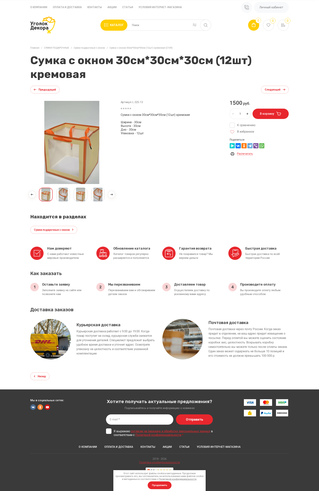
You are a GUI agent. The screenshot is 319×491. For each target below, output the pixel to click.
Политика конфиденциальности (159, 462)
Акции (112, 7)
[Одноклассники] (244, 145)
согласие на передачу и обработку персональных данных (170, 431)
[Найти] (205, 25)
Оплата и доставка (67, 7)
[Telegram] (250, 145)
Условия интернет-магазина (160, 7)
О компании (38, 7)
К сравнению (246, 125)
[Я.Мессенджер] (232, 145)
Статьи (127, 7)
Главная (34, 47)
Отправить (194, 419)
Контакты (94, 7)
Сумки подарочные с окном (89, 47)
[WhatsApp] (261, 145)
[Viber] (255, 145)
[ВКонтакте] (238, 145)
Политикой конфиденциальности (158, 435)
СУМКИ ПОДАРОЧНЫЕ (56, 47)
